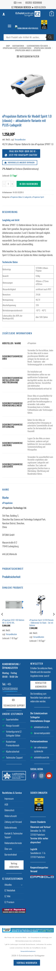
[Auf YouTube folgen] (49, 775)
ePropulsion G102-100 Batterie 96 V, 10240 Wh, (13, 621)
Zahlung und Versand (13, 822)
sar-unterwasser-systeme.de (41, 749)
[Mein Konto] (3, 14)
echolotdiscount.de (41, 757)
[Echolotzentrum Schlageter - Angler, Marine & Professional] (28, 14)
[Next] (53, 620)
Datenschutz (9, 810)
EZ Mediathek (9, 890)
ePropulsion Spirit (38, 197)
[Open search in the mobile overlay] (29, 37)
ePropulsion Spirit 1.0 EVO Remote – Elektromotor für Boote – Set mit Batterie (41, 623)
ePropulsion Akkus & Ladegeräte (28, 50)
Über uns (8, 849)
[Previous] (2, 620)
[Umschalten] (22, 885)
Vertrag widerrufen (14, 865)
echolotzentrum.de (41, 727)
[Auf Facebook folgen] (34, 775)
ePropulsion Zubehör (42, 48)
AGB (6, 804)
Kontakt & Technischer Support (13, 835)
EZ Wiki (7, 896)
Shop (8, 45)
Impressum (9, 798)
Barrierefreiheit (10, 854)
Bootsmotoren (18, 45)
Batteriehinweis (10, 827)
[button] (9, 26)
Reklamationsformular (13, 843)
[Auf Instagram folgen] (41, 775)
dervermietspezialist (42, 733)
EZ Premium (9, 902)
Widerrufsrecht (10, 816)
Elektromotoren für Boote (37, 45)
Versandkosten (20, 139)
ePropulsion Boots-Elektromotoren (17, 48)
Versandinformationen (28, 951)
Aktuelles (8, 884)
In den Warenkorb (29, 184)
